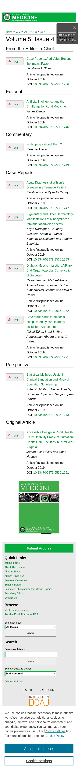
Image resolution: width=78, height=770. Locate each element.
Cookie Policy (54, 735)
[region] (39, 738)
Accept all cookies (39, 749)
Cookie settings (55, 731)
